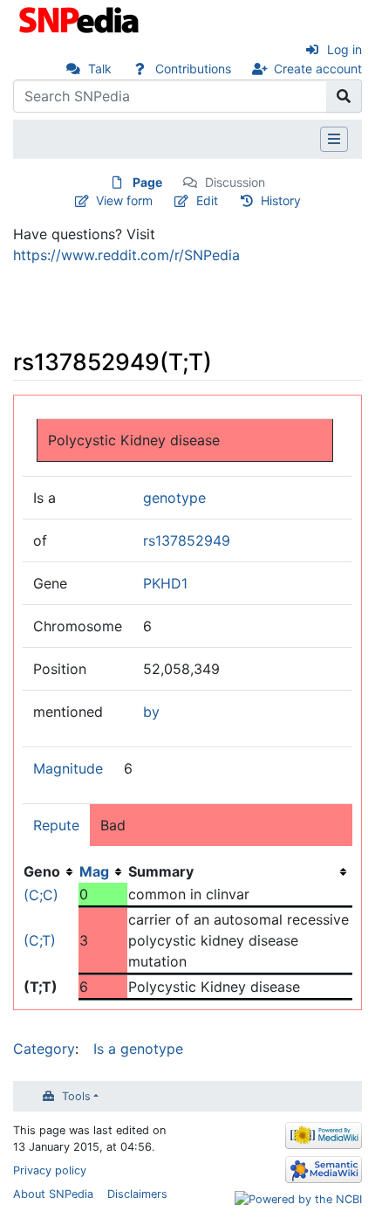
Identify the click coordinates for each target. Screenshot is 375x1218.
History (281, 200)
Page (147, 182)
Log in (344, 49)
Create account (318, 68)
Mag (94, 871)
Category (44, 1048)
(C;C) (41, 895)
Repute (56, 825)
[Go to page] (344, 96)
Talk (100, 68)
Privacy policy (49, 1170)
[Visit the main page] (80, 18)
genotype (174, 497)
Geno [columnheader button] (42, 871)
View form (124, 200)
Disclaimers (137, 1194)
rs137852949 (186, 540)
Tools (76, 1096)
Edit (207, 200)
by (151, 711)
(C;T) (40, 940)
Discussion (235, 182)
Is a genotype (138, 1048)
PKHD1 (165, 583)
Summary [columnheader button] (161, 871)
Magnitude (68, 768)
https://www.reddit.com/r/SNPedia (126, 255)
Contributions (193, 68)
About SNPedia (53, 1194)
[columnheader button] (102, 871)
